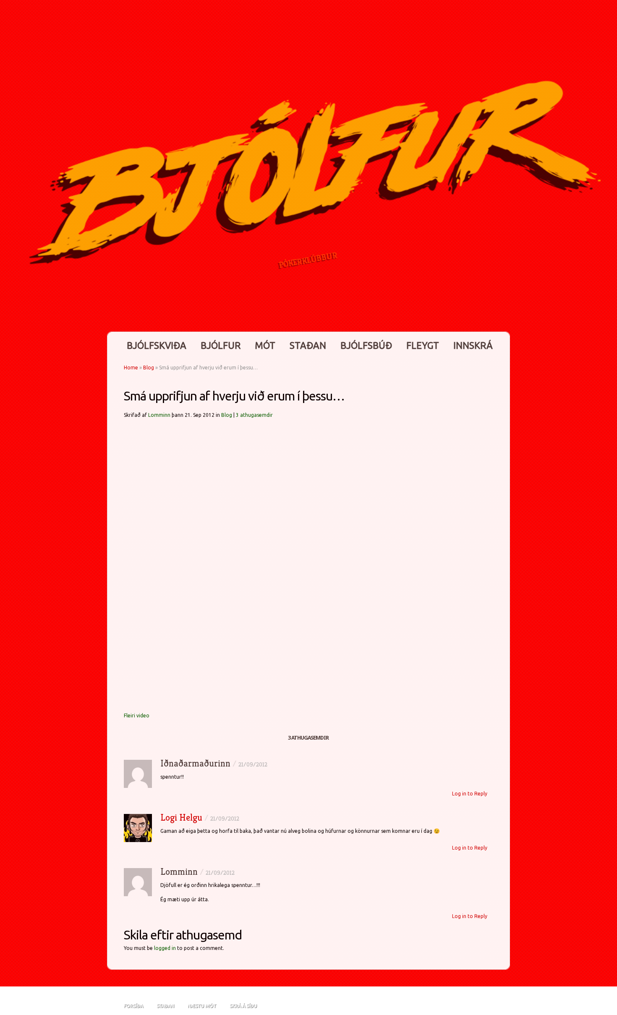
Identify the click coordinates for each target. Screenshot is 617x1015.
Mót (265, 345)
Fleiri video (136, 715)
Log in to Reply (469, 793)
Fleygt (422, 345)
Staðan (308, 345)
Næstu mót (202, 1005)
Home (131, 367)
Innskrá (473, 345)
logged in (165, 948)
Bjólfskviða (156, 345)
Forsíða (133, 1005)
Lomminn (159, 415)
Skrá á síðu (243, 1005)
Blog (148, 367)
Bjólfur (221, 345)
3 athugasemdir (254, 415)
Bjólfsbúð (366, 345)
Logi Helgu (181, 817)
